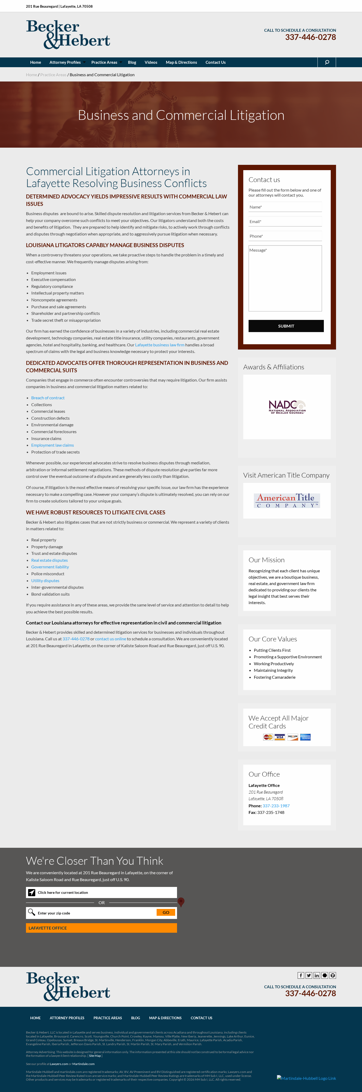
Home (31, 74)
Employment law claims (52, 444)
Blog (135, 1018)
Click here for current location (63, 892)
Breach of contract (48, 397)
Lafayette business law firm (159, 344)
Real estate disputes (49, 560)
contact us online (110, 638)
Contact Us (201, 1018)
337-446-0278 (310, 37)
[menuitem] (35, 62)
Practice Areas (53, 74)
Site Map (95, 1056)
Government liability (50, 566)
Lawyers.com (59, 1064)
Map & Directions (165, 1018)
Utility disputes (45, 580)
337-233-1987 (276, 805)
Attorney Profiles (67, 1018)
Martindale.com (83, 1064)
